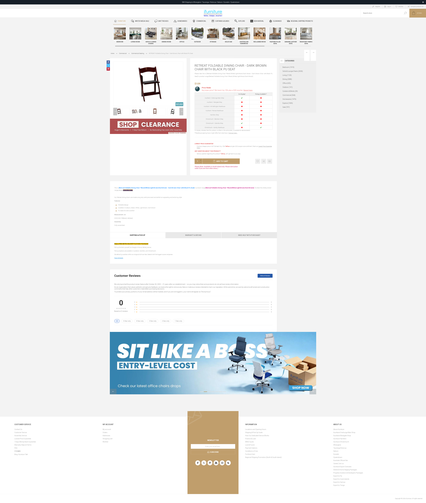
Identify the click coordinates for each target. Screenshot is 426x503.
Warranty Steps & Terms (22, 445)
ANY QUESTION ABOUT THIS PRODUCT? (208, 151)
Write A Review (265, 276)
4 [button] (213, 391)
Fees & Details (118, 258)
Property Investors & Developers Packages (348, 473)
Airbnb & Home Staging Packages (345, 470)
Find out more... (233, 133)
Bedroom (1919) (288, 67)
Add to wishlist (257, 161)
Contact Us (18, 429)
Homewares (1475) (289, 99)
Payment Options (251, 448)
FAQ (15, 448)
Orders (105, 432)
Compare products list (417, 6)
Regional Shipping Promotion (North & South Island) (263, 457)
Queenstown (337, 457)
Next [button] (181, 111)
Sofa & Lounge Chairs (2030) (293, 71)
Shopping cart (107, 439)
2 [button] (205, 391)
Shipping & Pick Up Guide (253, 432)
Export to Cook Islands (341, 479)
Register (377, 6)
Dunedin (336, 454)
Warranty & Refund (193, 235)
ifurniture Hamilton (339, 439)
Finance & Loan (250, 439)
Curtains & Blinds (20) (290, 91)
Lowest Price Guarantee (22, 439)
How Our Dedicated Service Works (257, 435)
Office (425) (287, 83)
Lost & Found (249, 445)
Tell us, (223, 154)
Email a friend (269, 161)
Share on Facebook (108, 62)
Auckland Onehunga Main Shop (344, 432)
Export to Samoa (339, 482)
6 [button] (220, 391)
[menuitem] (56, 429)
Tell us (227, 146)
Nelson (335, 451)
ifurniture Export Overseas (342, 467)
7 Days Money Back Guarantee (25, 442)
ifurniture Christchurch (341, 442)
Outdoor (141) (288, 87)
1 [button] (201, 391)
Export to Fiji (337, 476)
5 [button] (216, 391)
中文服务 (17, 451)
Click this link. (128, 190)
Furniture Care (250, 454)
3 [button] (209, 391)
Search (405, 13)
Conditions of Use (251, 451)
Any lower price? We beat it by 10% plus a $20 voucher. (227, 90)
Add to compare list (263, 161)
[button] (309, 36)
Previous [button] (115, 111)
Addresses (106, 435)
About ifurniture (338, 429)
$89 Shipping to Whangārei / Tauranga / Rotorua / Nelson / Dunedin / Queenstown (211, 2)
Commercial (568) (289, 95)
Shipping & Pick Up (137, 235)
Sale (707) (286, 107)
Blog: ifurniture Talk (21, 454)
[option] (121, 111)
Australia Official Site (340, 460)
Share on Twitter (108, 65)
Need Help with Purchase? (249, 235)
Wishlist (105, 442)
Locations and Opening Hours (255, 429)
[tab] (138, 235)
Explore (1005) (288, 103)
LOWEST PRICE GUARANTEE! (204, 143)
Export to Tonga (339, 485)
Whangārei (337, 445)
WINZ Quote (249, 442)
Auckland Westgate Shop (342, 435)
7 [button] (224, 391)
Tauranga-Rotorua (339, 448)
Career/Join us (338, 463)
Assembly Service (20, 435)
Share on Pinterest (108, 69)
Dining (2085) (287, 79)
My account (107, 429)
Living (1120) (287, 75)
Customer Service (20, 432)
